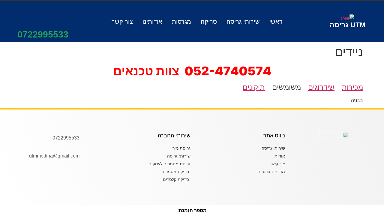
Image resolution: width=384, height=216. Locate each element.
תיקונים (254, 87)
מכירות (352, 87)
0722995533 (42, 34)
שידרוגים (321, 87)
